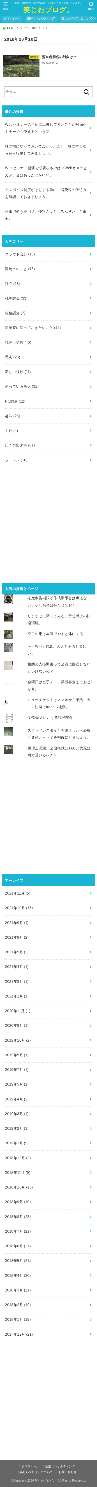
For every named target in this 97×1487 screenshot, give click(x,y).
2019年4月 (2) (17, 1099)
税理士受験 (18, 342)
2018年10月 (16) (19, 1187)
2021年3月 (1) (17, 981)
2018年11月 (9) (17, 1172)
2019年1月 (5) (17, 1143)
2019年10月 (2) (18, 1040)
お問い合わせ (67, 1472)
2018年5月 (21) (18, 1261)
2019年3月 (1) (17, 1114)
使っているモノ (22, 386)
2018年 (23, 28)
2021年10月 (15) (19, 908)
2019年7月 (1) (17, 1070)
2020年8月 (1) (17, 1025)
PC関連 (15, 401)
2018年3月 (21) (18, 1290)
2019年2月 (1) (17, 1128)
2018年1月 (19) (18, 1319)
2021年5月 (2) (17, 952)
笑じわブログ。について (77, 18)
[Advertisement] (48, 525)
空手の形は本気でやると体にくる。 (57, 634)
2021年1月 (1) (17, 996)
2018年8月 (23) (18, 1217)
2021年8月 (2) (17, 937)
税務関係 (16, 298)
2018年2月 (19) (18, 1305)
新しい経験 (18, 372)
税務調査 (15, 313)
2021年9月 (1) (17, 923)
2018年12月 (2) (18, 1158)
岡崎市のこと (20, 269)
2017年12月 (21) (19, 1334)
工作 (11, 430)
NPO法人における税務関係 (50, 717)
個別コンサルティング (41, 18)
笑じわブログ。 (48, 9)
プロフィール (12, 18)
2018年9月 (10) (18, 1202)
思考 (12, 357)
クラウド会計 (20, 254)
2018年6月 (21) (18, 1246)
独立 (12, 284)
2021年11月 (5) (17, 893)
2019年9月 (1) (17, 1055)
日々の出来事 (20, 445)
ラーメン (16, 460)
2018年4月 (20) (18, 1275)
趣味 (12, 416)
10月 (35, 28)
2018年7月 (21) (18, 1231)
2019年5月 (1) (17, 1084)
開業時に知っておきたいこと (33, 328)
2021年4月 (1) (17, 967)
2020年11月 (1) (17, 1011)
